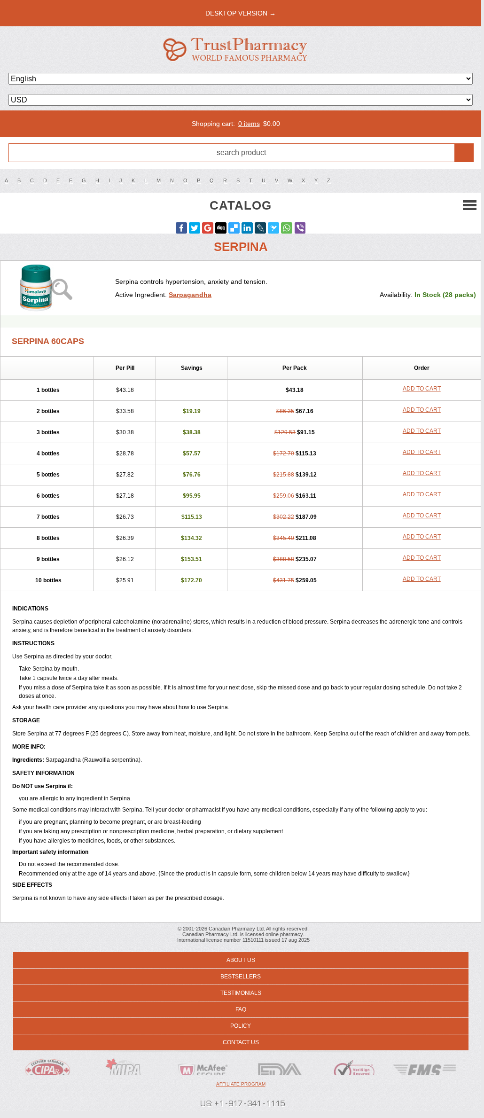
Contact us (241, 1042)
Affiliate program (240, 1084)
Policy (240, 1026)
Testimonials (240, 993)
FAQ (240, 1009)
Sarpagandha (190, 294)
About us (240, 960)
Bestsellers (240, 976)
